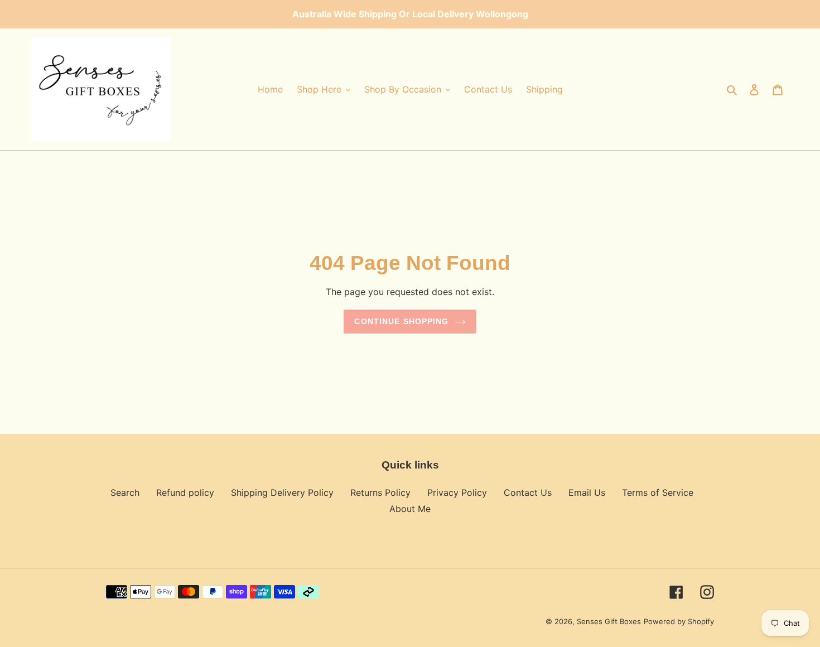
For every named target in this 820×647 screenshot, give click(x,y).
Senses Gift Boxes (609, 621)
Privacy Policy (457, 492)
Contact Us (528, 492)
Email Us (586, 492)
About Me (410, 508)
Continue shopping (401, 321)
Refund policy (185, 492)
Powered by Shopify (679, 621)
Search (124, 492)
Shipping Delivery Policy (282, 492)
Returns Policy (380, 492)
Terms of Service (657, 492)
